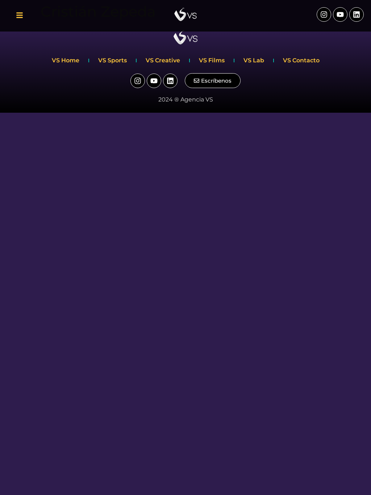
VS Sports (112, 60)
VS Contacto (301, 60)
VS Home (65, 60)
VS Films (212, 60)
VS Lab (253, 60)
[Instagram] (324, 14)
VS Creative (163, 60)
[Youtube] (340, 14)
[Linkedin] (356, 14)
